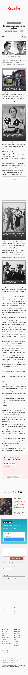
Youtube (17, 645)
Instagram (17, 641)
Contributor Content (7, 620)
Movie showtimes (18, 618)
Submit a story (17, 635)
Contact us (19, 658)
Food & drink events (6, 637)
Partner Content (6, 622)
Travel (15, 622)
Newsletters (17, 631)
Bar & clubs (4, 631)
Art (14, 609)
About (6, 658)
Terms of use (5, 662)
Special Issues (5, 616)
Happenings (17, 607)
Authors (4, 612)
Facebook (17, 637)
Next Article (17, 498)
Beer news (4, 633)
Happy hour (4, 639)
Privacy (17, 660)
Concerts (16, 612)
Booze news (4, 635)
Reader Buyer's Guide (7, 624)
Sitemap (13, 660)
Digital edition (12, 662)
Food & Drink (5, 629)
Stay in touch (17, 629)
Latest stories (5, 614)
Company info (5, 650)
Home (3, 658)
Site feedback (17, 633)
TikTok (16, 643)
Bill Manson (4, 37)
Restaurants (5, 641)
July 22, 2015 (23, 37)
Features (4, 607)
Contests (16, 614)
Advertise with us (6, 660)
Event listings (17, 616)
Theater (16, 620)
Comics (3, 618)
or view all (6, 466)
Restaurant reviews (6, 643)
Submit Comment (15, 558)
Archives (4, 609)
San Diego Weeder (6, 652)
